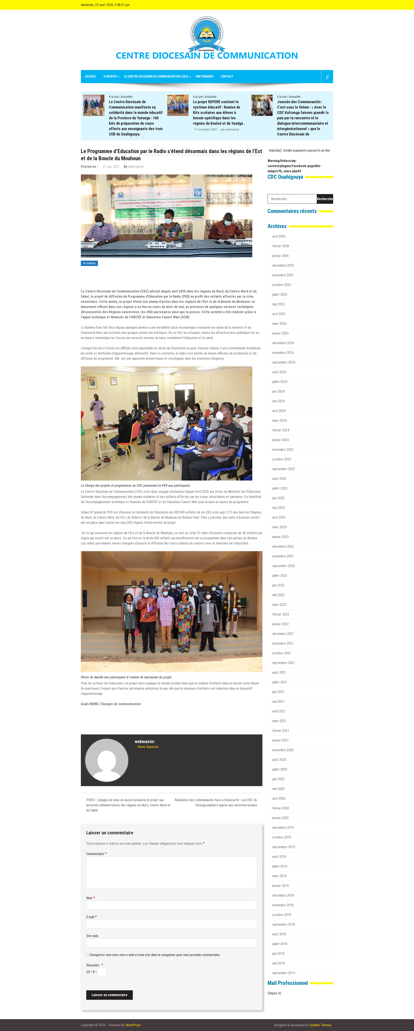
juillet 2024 (279, 382)
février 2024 (280, 430)
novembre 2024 (282, 353)
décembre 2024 (283, 343)
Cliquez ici (274, 993)
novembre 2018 (282, 905)
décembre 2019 (283, 828)
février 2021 (280, 731)
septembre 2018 (283, 924)
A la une (113, 96)
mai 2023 (278, 508)
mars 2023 (279, 527)
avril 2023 (278, 517)
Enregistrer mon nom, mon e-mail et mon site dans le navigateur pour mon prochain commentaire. (155, 955)
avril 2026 (278, 236)
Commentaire (96, 854)
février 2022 (280, 614)
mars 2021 (279, 721)
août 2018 (279, 934)
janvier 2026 (280, 256)
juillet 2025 (279, 294)
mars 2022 (279, 605)
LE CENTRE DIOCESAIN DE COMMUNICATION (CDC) (156, 76)
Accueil (90, 76)
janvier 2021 (280, 740)
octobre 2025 (281, 285)
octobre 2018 (281, 915)
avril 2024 (278, 411)
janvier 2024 (280, 440)
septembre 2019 (283, 847)
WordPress (133, 1025)
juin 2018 (278, 954)
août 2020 (279, 760)
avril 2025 (278, 314)
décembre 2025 (283, 265)
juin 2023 (278, 498)
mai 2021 (278, 702)
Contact (227, 76)
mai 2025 (278, 304)
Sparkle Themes (320, 1025)
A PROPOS (110, 76)
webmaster (148, 129)
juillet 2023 (279, 488)
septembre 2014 (283, 973)
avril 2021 (278, 711)
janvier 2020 (280, 818)
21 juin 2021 (111, 167)
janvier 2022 (280, 624)
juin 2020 (278, 779)
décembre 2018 (283, 895)
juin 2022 (278, 585)
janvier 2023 (280, 537)
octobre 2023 (281, 459)
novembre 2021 (282, 643)
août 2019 (279, 857)
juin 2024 (278, 391)
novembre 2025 (282, 275)
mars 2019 (279, 876)
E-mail (91, 917)
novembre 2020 (282, 750)
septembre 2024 (283, 362)
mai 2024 (278, 401)
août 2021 (279, 672)
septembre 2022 (283, 566)
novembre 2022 (282, 556)
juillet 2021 (279, 682)
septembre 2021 (283, 663)
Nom (90, 898)
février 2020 (280, 808)
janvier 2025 (280, 333)
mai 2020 (278, 789)
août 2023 (279, 479)
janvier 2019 (280, 886)
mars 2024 (279, 420)
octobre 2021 (281, 653)
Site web (92, 936)
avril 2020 (278, 798)
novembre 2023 (282, 450)
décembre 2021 (283, 634)
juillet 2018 (279, 944)
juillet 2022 (279, 576)
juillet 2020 (279, 769)
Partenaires (204, 76)
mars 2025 (279, 324)
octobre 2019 (281, 837)
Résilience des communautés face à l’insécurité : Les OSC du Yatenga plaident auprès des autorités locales (216, 802)
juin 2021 (278, 692)
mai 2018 (278, 963)
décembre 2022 (283, 546)
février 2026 (280, 246)
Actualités (126, 96)
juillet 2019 (279, 866)
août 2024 (279, 372)
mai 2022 (278, 595)
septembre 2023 (283, 469)
